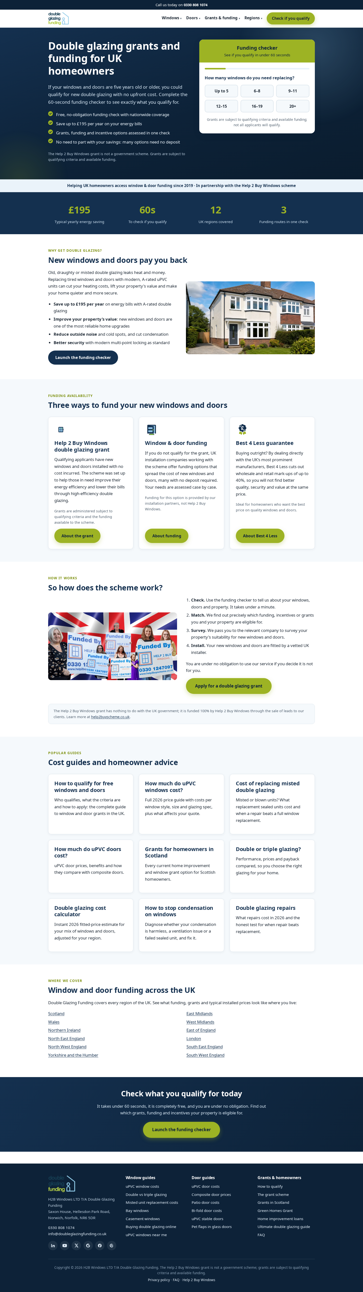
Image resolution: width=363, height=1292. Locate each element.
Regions (252, 18)
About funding (166, 536)
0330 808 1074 (195, 4)
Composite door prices (211, 1194)
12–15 (221, 106)
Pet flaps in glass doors (212, 1226)
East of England (201, 1030)
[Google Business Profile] (88, 1245)
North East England (66, 1038)
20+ (292, 106)
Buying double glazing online (151, 1226)
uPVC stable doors (207, 1218)
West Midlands (200, 1022)
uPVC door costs (206, 1186)
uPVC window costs (142, 1186)
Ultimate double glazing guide (284, 1226)
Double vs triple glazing (146, 1194)
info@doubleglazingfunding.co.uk (77, 1233)
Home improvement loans (280, 1218)
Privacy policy (159, 1279)
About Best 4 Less (260, 536)
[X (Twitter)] (76, 1245)
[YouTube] (64, 1245)
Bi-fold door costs (207, 1210)
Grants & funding (221, 18)
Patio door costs (205, 1202)
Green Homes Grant (275, 1210)
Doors (192, 18)
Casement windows (143, 1218)
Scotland (56, 1013)
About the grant (77, 536)
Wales (54, 1022)
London (193, 1038)
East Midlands (199, 1013)
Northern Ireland (64, 1030)
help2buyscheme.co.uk (110, 716)
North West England (67, 1046)
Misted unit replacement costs (152, 1202)
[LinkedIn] (53, 1245)
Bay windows (137, 1210)
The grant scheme (273, 1194)
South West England (205, 1055)
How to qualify (270, 1186)
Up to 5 (221, 91)
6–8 (257, 91)
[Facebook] (99, 1245)
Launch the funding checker (83, 357)
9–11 (292, 91)
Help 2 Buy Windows (198, 1279)
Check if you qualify (291, 18)
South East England (204, 1046)
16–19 (257, 106)
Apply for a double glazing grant (228, 686)
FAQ (261, 1234)
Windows (170, 18)
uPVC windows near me (146, 1234)
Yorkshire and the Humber (73, 1055)
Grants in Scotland (273, 1202)
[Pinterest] (111, 1245)
